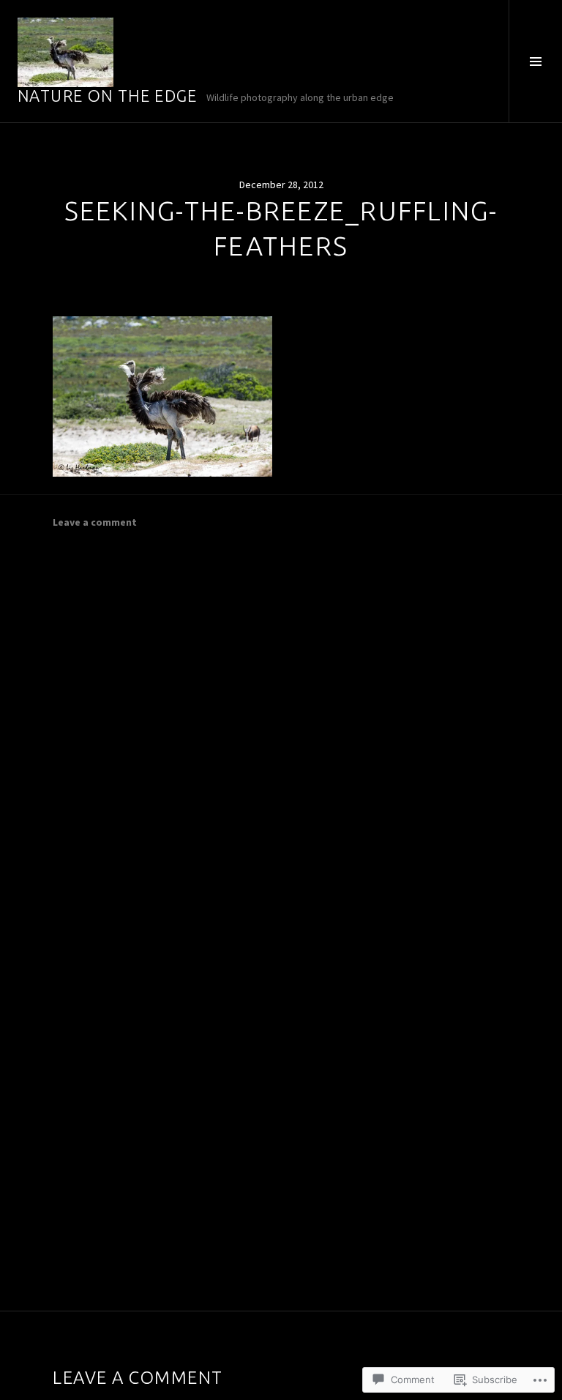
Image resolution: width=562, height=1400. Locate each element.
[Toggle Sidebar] (535, 61)
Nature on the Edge (108, 95)
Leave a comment (95, 522)
